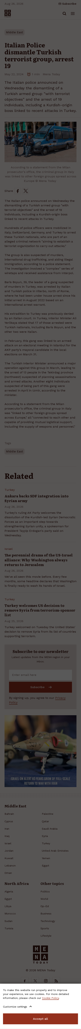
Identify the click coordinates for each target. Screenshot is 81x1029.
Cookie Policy (50, 997)
